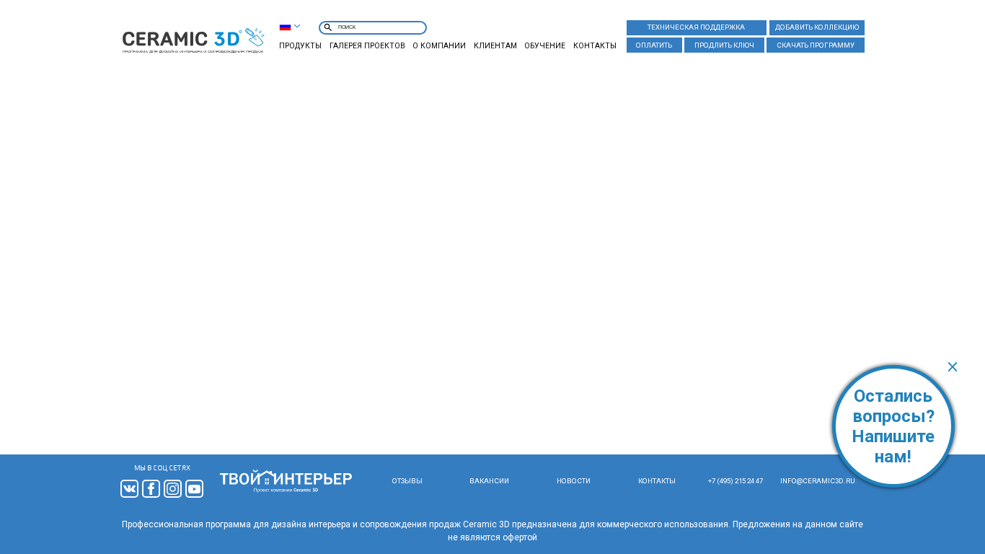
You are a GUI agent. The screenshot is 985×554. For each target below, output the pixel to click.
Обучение (544, 45)
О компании (439, 45)
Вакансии (489, 481)
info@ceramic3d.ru (817, 481)
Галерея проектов (367, 45)
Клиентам (495, 45)
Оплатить (654, 45)
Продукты (300, 45)
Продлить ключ (724, 45)
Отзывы (407, 481)
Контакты (595, 45)
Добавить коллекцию (817, 27)
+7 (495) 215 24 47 (735, 481)
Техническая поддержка (696, 27)
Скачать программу (815, 45)
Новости (574, 481)
